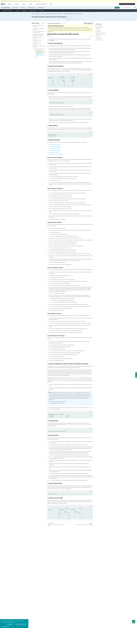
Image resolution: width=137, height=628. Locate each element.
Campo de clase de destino (99, 27)
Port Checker (41, 10)
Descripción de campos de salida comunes (40, 52)
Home (33, 13)
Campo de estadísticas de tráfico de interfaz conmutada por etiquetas (100, 34)
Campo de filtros (98, 30)
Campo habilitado (98, 28)
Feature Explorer (25, 10)
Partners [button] (30, 4)
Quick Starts (22, 7)
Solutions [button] (10, 4)
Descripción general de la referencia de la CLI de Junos (40, 55)
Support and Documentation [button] (41, 4)
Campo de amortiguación (99, 25)
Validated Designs (31, 7)
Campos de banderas (98, 31)
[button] (133, 621)
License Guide (15, 7)
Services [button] (23, 4)
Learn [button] (51, 4)
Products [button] (17, 4)
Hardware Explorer (32, 10)
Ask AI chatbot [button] (12, 1)
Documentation (6, 7)
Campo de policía (98, 35)
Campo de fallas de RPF (99, 38)
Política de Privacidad (5, 626)
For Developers (41, 7)
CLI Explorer (17, 10)
